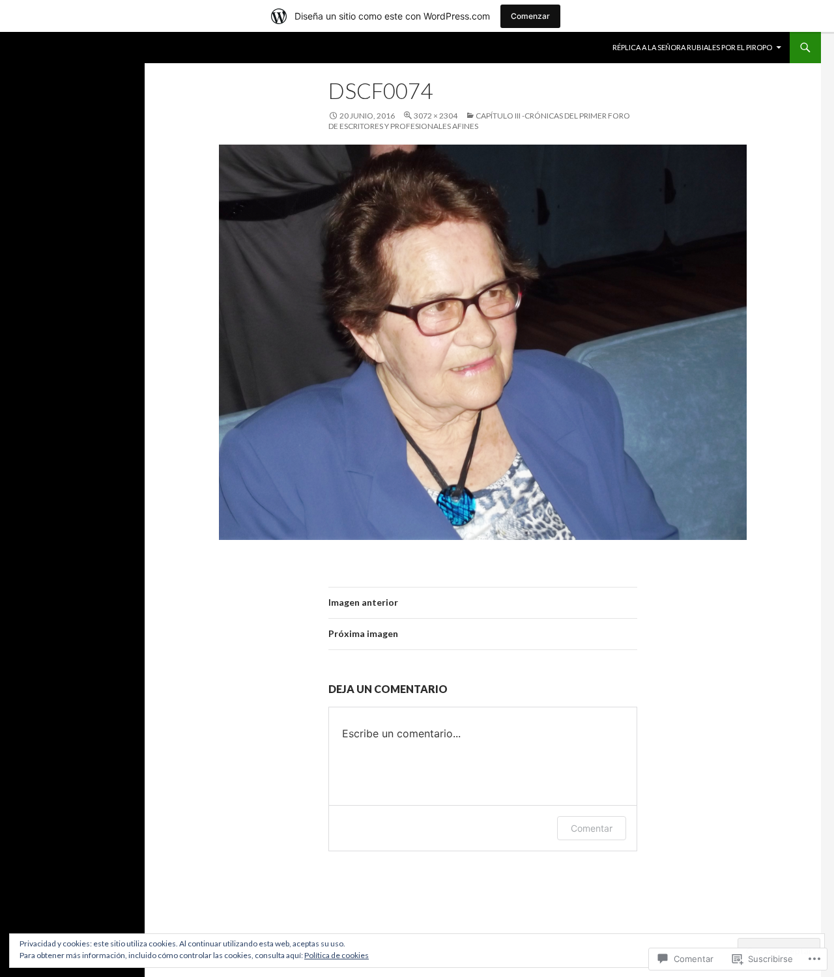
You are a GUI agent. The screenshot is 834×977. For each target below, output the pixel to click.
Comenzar (530, 16)
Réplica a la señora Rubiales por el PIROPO (692, 47)
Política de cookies (336, 955)
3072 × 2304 (435, 115)
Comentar (591, 828)
